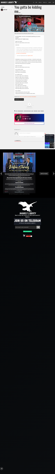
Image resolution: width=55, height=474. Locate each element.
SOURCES (49, 2)
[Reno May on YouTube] (9, 9)
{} (33, 136)
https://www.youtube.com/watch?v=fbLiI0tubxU (28, 96)
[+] (34, 136)
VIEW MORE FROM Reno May (29, 123)
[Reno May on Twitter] (8, 9)
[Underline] (23, 136)
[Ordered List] (26, 136)
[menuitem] (33, 2)
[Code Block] (30, 136)
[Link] (32, 136)
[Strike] (24, 136)
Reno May (5, 9)
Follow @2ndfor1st (28, 231)
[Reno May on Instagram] (10, 9)
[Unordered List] (27, 136)
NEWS (36, 2)
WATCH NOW (44, 173)
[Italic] (21, 136)
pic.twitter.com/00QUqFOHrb (21, 53)
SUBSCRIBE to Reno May (19, 99)
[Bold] (20, 136)
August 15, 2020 (30, 55)
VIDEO (40, 2)
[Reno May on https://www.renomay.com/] (11, 9)
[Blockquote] (29, 136)
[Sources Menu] (53, 2)
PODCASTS (44, 2)
